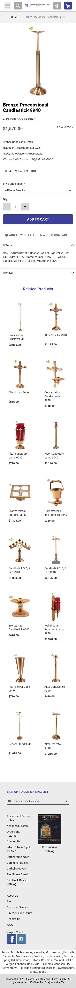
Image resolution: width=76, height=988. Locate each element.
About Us (12, 895)
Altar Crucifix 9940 (55, 335)
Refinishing (13, 918)
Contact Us (13, 841)
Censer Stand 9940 (20, 744)
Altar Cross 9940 (19, 392)
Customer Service (17, 907)
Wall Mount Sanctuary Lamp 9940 (54, 629)
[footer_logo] (49, 843)
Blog (9, 901)
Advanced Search (17, 825)
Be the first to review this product (19, 119)
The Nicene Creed (17, 874)
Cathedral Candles (18, 856)
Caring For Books (17, 862)
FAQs (10, 924)
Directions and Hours (19, 913)
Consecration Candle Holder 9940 (52, 396)
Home (14, 17)
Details (7, 245)
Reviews (8, 272)
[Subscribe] (66, 801)
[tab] (38, 245)
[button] (57, 5)
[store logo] (38, 5)
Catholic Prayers (17, 868)
